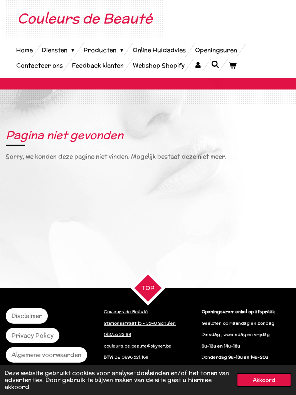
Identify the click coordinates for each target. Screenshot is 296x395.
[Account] (198, 65)
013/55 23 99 (117, 334)
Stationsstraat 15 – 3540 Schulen (140, 323)
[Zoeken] (215, 65)
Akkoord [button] (264, 380)
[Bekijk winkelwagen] (232, 65)
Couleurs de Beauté (85, 18)
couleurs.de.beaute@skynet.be (138, 346)
